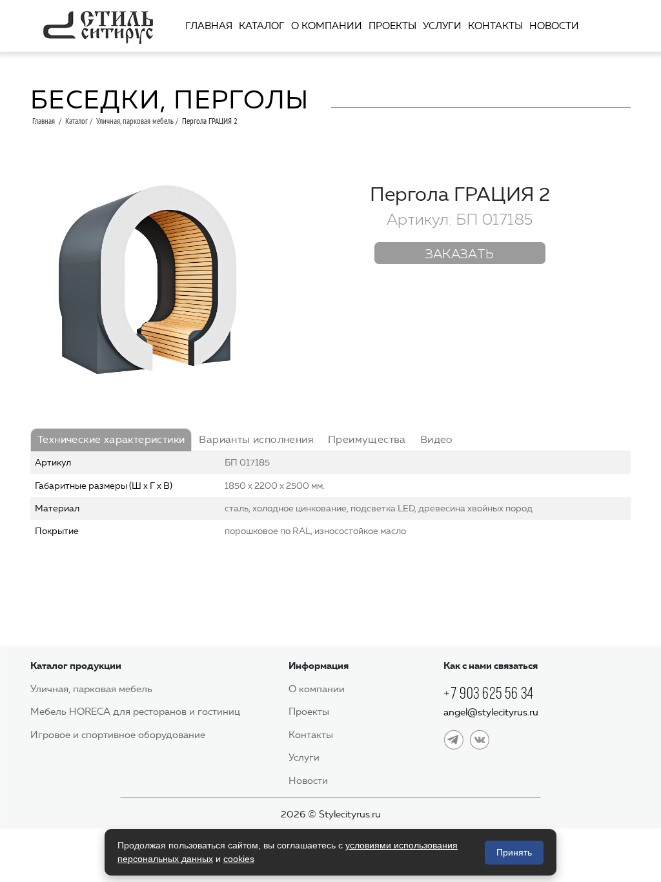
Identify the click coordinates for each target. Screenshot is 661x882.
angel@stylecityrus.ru (490, 712)
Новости (554, 26)
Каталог (262, 26)
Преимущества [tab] (367, 439)
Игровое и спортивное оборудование (117, 735)
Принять (514, 852)
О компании (326, 26)
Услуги (442, 26)
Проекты (392, 26)
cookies (238, 859)
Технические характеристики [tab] (111, 439)
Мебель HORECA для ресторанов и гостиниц (135, 711)
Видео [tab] (436, 439)
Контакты (495, 26)
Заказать (459, 254)
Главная (208, 26)
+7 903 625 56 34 (488, 693)
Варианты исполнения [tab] (256, 439)
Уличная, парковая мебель (135, 121)
